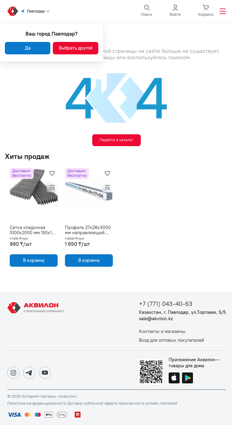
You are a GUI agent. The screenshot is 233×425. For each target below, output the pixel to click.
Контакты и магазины (162, 331)
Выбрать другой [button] (76, 48)
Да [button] (28, 48)
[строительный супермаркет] (12, 11)
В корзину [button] (34, 260)
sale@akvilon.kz (156, 318)
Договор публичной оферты (92, 403)
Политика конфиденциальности (36, 403)
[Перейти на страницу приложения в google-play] (187, 378)
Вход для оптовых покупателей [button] (171, 340)
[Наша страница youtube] (45, 373)
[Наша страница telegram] (29, 373)
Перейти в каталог (116, 140)
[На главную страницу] (36, 321)
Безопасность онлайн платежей (148, 403)
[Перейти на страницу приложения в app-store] (174, 378)
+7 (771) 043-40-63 (165, 303)
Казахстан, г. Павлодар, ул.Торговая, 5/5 (182, 312)
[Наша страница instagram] (13, 373)
